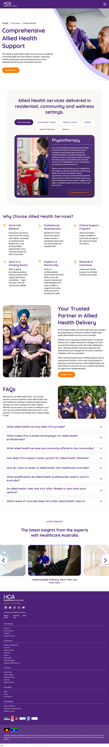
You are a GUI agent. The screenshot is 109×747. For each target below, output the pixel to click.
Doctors (6, 655)
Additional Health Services (11, 663)
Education (7, 647)
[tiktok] (14, 608)
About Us (6, 628)
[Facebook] (19, 608)
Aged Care (7, 680)
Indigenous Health (9, 677)
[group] (54, 566)
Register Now (10, 70)
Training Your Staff (9, 711)
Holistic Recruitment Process (12, 708)
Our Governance (8, 631)
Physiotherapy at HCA (79, 192)
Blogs (5, 691)
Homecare (7, 653)
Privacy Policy (6, 616)
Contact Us (7, 633)
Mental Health (8, 672)
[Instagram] (10, 608)
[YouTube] (23, 608)
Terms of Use (16, 616)
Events (6, 694)
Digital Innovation (9, 682)
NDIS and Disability (9, 660)
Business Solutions (9, 706)
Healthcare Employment (11, 645)
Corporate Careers (9, 636)
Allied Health (7, 658)
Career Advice (8, 697)
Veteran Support (8, 675)
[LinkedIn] (6, 608)
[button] (13, 560)
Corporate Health (9, 650)
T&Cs (24, 615)
